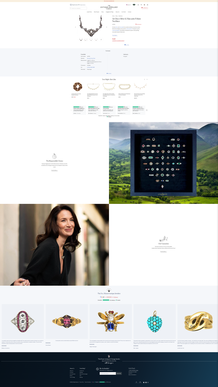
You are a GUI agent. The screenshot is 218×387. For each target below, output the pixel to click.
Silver (94, 58)
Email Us (130, 373)
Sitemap (81, 377)
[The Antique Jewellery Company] (109, 8)
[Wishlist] (141, 5)
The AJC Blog (72, 377)
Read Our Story (82, 4)
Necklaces (120, 15)
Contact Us (82, 370)
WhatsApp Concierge (132, 371)
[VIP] (134, 5)
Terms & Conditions (88, 382)
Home (113, 15)
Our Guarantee (72, 374)
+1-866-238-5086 (133, 370)
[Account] (138, 4)
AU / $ (121, 10)
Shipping (81, 372)
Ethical (71, 375)
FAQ (80, 375)
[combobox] (78, 8)
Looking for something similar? (118, 40)
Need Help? (82, 368)
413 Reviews (116, 297)
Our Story (71, 372)
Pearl (92, 58)
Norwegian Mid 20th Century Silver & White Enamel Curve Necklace (92, 95)
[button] (106, 27)
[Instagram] (143, 382)
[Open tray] (144, 4)
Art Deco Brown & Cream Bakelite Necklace (76, 94)
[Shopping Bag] (147, 5)
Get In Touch (132, 368)
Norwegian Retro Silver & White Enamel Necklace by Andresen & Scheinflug (109, 95)
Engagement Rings (109, 11)
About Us (117, 11)
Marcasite (89, 58)
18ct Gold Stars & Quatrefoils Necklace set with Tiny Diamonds (139, 95)
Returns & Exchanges (83, 374)
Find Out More (54, 170)
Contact (129, 11)
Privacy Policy (81, 382)
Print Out (127, 44)
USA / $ (129, 4)
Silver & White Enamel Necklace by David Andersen (124, 94)
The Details (114, 35)
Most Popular (96, 11)
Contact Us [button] (145, 7)
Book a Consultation (132, 374)
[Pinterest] (146, 382)
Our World (124, 11)
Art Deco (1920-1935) (91, 67)
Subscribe (119, 373)
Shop (103, 11)
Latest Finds (89, 11)
